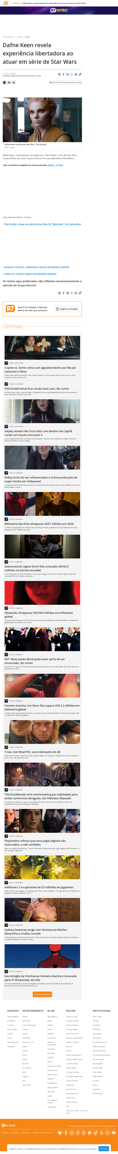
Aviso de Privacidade (88, 1149)
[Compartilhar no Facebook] (63, 74)
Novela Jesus (71, 1098)
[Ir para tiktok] (95, 1132)
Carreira (96, 1021)
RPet (24, 1072)
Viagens (25, 1076)
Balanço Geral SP (72, 1042)
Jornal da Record (72, 1093)
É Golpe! (50, 1057)
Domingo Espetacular (74, 1076)
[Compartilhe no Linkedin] (67, 74)
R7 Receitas (26, 1068)
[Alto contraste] (4, 82)
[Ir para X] (101, 1132)
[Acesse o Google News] (76, 74)
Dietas (24, 1034)
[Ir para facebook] (65, 1132)
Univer (95, 1085)
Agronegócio (52, 1016)
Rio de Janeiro (52, 1087)
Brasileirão (11, 1021)
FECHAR (103, 1148)
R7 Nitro (20, 37)
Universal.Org (98, 1093)
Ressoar (96, 1081)
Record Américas (99, 1051)
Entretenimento (33, 1010)
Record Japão (98, 1063)
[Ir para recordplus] (89, 1132)
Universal (96, 1089)
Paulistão (10, 1046)
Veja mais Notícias (42, 994)
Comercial (96, 1025)
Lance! (9, 1038)
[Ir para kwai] (77, 1132)
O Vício (15, 3)
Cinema (25, 1029)
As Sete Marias (71, 1029)
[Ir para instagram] (71, 1132)
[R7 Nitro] (59, 10)
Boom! (68, 1051)
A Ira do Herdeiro (72, 1021)
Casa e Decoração (29, 1025)
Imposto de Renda (54, 1066)
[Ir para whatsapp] (107, 1132)
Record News (98, 1068)
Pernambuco (52, 1083)
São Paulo (51, 1092)
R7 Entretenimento (9, 37)
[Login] (114, 3)
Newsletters (97, 1034)
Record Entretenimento (101, 1055)
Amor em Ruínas (72, 1025)
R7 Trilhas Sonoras (100, 1042)
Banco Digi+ (97, 1016)
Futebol (10, 1034)
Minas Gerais (52, 1074)
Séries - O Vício (55, 165)
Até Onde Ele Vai (72, 1034)
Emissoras (96, 1029)
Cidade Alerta (71, 1068)
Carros (49, 1029)
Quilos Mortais (71, 1102)
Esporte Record (72, 1081)
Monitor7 (50, 1079)
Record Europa (98, 1059)
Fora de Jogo (12, 1029)
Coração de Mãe (72, 1072)
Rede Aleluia (97, 1072)
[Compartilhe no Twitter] (59, 74)
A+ (9, 82)
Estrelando (26, 1038)
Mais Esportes (12, 1042)
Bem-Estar (26, 1021)
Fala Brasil (70, 1085)
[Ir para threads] (83, 1132)
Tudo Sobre (51, 1107)
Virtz (24, 1081)
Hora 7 (50, 1062)
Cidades (50, 1034)
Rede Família (97, 1076)
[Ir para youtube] (113, 1132)
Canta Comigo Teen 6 (74, 1059)
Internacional (52, 1070)
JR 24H (51, 1010)
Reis (67, 1106)
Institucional (102, 1010)
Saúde (49, 1096)
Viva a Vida (26, 1085)
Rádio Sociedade (99, 1046)
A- (14, 82)
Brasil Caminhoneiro (73, 1055)
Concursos (51, 1038)
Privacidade (26, 1133)
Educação (51, 1053)
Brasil (49, 1021)
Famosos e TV (27, 1042)
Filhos (24, 1046)
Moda (24, 1055)
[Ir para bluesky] (59, 1132)
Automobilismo (13, 1016)
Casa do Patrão (72, 1063)
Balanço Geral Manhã (74, 1038)
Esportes (13, 1010)
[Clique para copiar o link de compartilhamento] (80, 74)
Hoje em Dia (71, 1089)
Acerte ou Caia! (72, 1016)
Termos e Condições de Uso (42, 1133)
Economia (51, 1049)
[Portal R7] (6, 3)
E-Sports (10, 1025)
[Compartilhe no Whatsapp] (72, 74)
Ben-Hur (69, 1046)
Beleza (25, 1016)
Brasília (50, 1025)
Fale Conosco (15, 1133)
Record (71, 1010)
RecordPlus (97, 1038)
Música (25, 1059)
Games (25, 1051)
